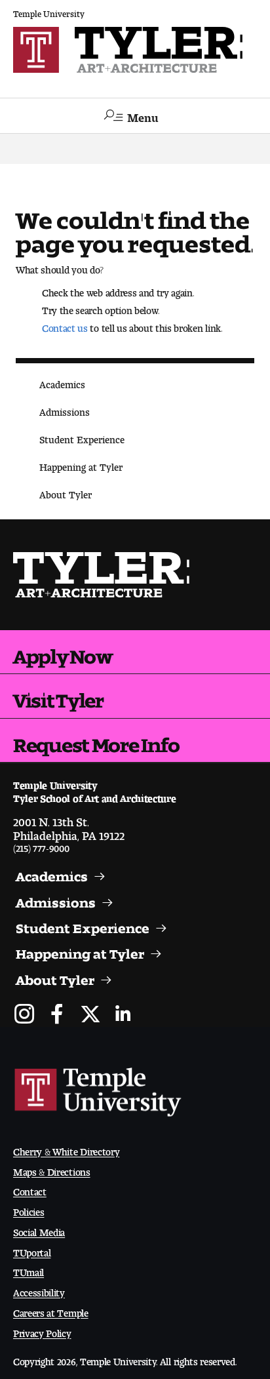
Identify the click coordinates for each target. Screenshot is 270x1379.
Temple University (49, 11)
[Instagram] (24, 1015)
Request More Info (96, 740)
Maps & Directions (51, 1169)
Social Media (39, 1229)
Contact (30, 1189)
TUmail (28, 1269)
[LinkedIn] (122, 1015)
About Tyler (65, 492)
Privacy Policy (42, 1330)
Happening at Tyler (81, 464)
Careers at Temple (50, 1310)
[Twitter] (90, 1015)
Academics (62, 382)
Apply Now (62, 652)
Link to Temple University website (98, 1092)
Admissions (64, 409)
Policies (28, 1209)
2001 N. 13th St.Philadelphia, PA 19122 (69, 825)
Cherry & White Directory (66, 1149)
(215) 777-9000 (41, 845)
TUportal (31, 1250)
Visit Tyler (58, 696)
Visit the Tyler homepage (102, 575)
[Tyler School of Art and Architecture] (135, 50)
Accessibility (39, 1290)
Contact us (65, 325)
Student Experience (82, 437)
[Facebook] (57, 1015)
